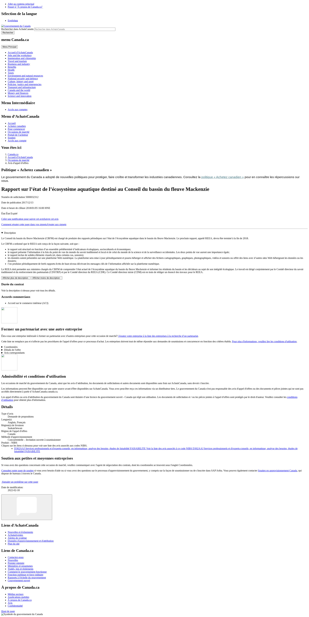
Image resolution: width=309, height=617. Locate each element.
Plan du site (13, 543)
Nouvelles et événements (20, 532)
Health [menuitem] (11, 70)
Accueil (12, 123)
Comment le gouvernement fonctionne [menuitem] (27, 571)
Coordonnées (11, 347)
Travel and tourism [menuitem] (17, 61)
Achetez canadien (17, 126)
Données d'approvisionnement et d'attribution (31, 540)
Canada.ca (13, 154)
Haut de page (8, 611)
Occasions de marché (18, 132)
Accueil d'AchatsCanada (20, 157)
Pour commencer (16, 129)
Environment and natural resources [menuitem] (25, 75)
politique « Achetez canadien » (222, 177)
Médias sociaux (15, 594)
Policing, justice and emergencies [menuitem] (24, 84)
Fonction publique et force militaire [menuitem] (25, 574)
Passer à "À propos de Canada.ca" (25, 6)
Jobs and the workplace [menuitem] (20, 55)
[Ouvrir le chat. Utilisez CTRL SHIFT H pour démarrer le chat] (26, 507)
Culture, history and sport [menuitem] (20, 81)
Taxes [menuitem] (11, 72)
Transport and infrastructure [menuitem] (22, 87)
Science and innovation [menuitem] (19, 96)
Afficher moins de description (47, 278)
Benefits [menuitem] (12, 67)
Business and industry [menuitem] (19, 64)
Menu (9, 47)
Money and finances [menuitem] (18, 93)
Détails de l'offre (12, 349)
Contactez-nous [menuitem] (15, 557)
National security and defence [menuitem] (23, 78)
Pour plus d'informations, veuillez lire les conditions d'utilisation (264, 341)
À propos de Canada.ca (20, 600)
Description (10, 232)
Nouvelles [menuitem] (13, 560)
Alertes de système (17, 538)
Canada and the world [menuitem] (19, 90)
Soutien (11, 137)
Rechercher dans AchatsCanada (17, 29)
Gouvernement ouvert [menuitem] (19, 580)
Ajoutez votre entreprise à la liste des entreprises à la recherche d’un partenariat (158, 336)
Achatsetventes (15, 535)
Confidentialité (15, 605)
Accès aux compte (17, 140)
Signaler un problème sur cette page (20, 481)
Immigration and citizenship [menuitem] (22, 58)
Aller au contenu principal (21, 4)
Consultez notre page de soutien (17, 470)
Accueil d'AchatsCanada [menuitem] (20, 52)
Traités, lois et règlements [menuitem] (20, 569)
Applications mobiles (18, 597)
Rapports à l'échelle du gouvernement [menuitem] (27, 577)
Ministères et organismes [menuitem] (20, 566)
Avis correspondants (14, 352)
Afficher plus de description (16, 278)
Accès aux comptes (17, 109)
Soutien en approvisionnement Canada (277, 470)
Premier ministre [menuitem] (16, 563)
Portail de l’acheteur (18, 134)
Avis (10, 603)
